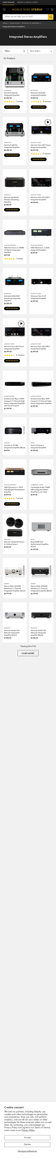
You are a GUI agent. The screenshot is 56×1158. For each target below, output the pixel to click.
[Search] (50, 17)
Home (5, 23)
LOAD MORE (28, 653)
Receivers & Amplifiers (31, 23)
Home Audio (15, 23)
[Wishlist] (47, 9)
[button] (4, 9)
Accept (27, 1138)
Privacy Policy (28, 1130)
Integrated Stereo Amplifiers (14, 27)
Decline (27, 1144)
